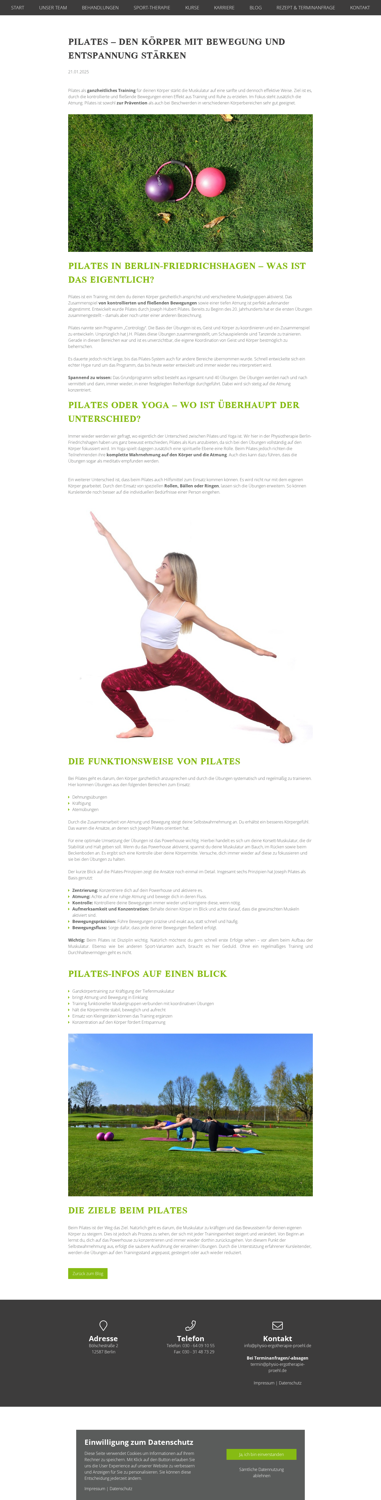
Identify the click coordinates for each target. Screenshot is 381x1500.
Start (17, 7)
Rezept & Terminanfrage (306, 7)
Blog (256, 7)
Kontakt (360, 7)
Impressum (264, 1383)
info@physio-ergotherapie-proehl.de (277, 1345)
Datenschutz (290, 1383)
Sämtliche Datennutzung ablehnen (261, 1472)
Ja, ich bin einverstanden (261, 1454)
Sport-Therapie (152, 7)
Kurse (192, 7)
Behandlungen (100, 7)
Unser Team (53, 7)
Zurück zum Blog (88, 1273)
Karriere (224, 7)
